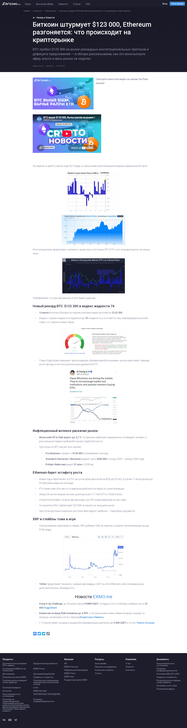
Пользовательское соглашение (11, 695)
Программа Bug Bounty (44, 674)
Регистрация (177, 4)
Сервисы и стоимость (43, 677)
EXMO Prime (38, 669)
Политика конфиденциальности (43, 700)
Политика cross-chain (166, 686)
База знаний (100, 663)
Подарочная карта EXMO (75, 680)
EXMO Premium (71, 667)
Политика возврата (11, 688)
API (65, 663)
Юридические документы (45, 663)
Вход (164, 4)
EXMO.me (49, 66)
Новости (63, 4)
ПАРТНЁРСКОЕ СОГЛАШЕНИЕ (46, 694)
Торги (28, 4)
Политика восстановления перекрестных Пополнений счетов (46, 682)
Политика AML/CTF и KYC (167, 674)
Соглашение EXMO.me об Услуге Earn (14, 670)
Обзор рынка (38, 66)
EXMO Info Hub (40, 691)
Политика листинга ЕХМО (14, 677)
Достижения (8, 674)
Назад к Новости (46, 17)
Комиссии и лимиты (104, 670)
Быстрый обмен (44, 4)
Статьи (76, 4)
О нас (35, 688)
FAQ (88, 4)
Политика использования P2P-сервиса (14, 664)
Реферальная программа (76, 670)
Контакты (7, 691)
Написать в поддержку (106, 667)
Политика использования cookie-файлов (14, 681)
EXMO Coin (69, 677)
